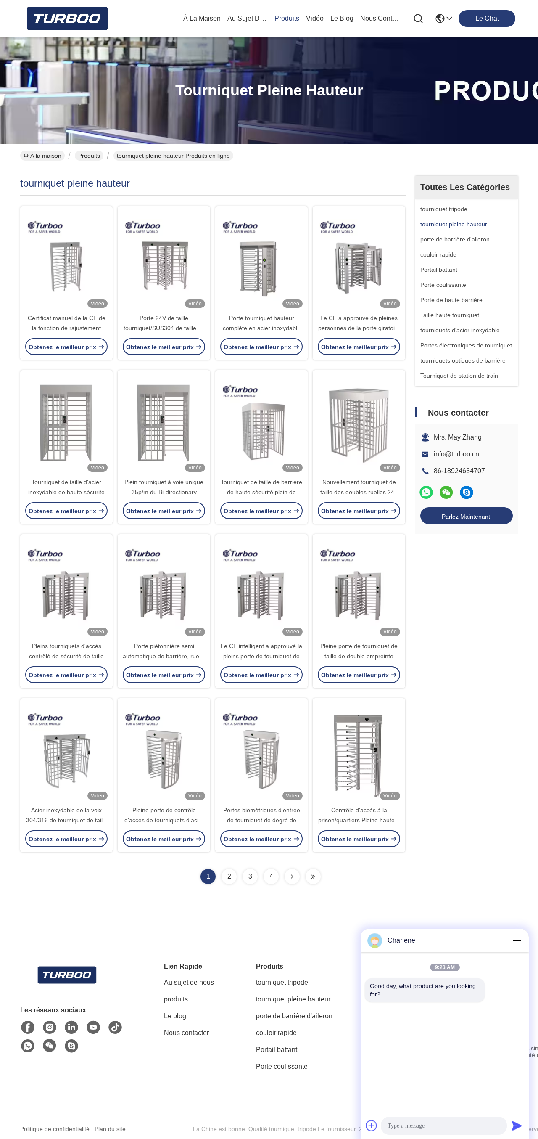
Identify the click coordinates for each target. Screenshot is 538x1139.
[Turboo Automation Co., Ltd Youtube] (93, 1027)
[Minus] (517, 940)
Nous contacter (186, 1032)
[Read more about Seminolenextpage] (292, 876)
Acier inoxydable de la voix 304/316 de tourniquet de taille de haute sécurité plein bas (66, 820)
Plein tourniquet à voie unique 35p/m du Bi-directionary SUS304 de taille (163, 492)
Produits (89, 155)
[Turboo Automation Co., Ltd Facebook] (27, 1027)
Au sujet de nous (189, 982)
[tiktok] (115, 1027)
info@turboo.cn (456, 454)
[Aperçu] (66, 985)
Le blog (175, 1016)
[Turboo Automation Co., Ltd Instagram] (49, 1027)
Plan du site (110, 1129)
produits (286, 18)
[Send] (517, 1125)
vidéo (315, 18)
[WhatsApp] (426, 492)
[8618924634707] (27, 1046)
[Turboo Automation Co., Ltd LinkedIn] (71, 1027)
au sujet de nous (247, 18)
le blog (341, 18)
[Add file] (371, 1125)
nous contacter (380, 18)
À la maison (202, 18)
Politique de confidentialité (55, 1129)
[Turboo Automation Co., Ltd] (66, 18)
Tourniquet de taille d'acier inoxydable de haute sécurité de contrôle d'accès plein (66, 492)
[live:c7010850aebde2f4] (466, 492)
